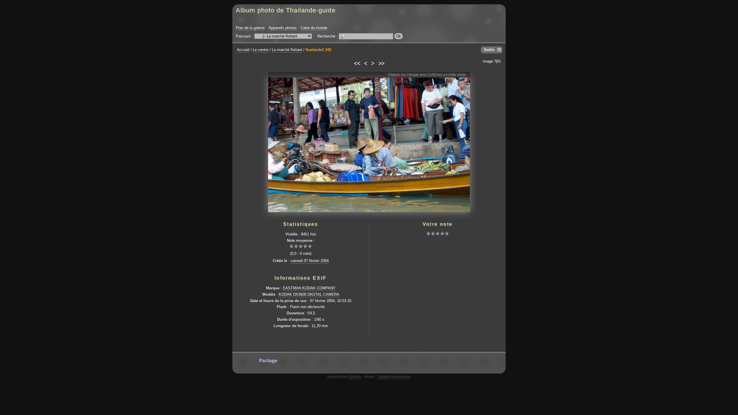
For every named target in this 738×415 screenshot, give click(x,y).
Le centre (260, 50)
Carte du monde (314, 28)
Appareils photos (283, 28)
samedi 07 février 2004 (310, 261)
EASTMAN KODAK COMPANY (309, 288)
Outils (489, 50)
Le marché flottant (287, 50)
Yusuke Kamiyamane (394, 376)
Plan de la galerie (250, 28)
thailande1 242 (318, 50)
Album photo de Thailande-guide (286, 10)
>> (381, 62)
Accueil (243, 50)
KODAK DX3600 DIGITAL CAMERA (309, 294)
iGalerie (355, 376)
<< (357, 62)
